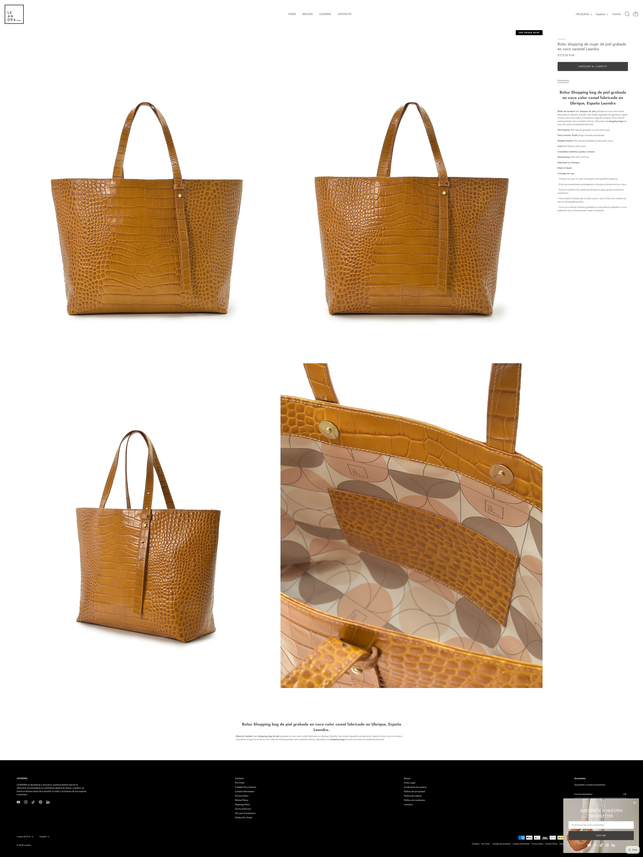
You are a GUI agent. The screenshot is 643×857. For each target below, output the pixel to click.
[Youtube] (589, 844)
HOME (292, 14)
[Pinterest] (607, 844)
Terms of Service (243, 808)
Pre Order (240, 782)
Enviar (601, 835)
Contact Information (244, 791)
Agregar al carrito (593, 66)
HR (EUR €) (582, 14)
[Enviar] (624, 794)
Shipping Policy (242, 804)
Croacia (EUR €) (23, 837)
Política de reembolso (414, 800)
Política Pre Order (243, 817)
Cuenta (616, 14)
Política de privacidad (414, 791)
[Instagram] (595, 844)
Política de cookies (413, 795)
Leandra (562, 39)
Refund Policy (241, 800)
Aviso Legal (409, 782)
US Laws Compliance (245, 813)
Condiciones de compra (415, 787)
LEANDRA (325, 14)
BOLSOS (308, 14)
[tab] (565, 80)
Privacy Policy (241, 795)
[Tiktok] (601, 844)
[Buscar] (627, 14)
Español (600, 14)
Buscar (407, 778)
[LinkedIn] (613, 844)
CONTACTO (344, 14)
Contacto (239, 778)
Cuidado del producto (245, 787)
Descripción (563, 80)
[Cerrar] (634, 802)
